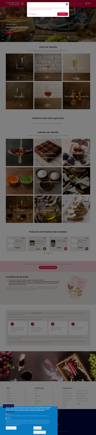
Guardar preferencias (11, 428)
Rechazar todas (37, 428)
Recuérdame (32, 14)
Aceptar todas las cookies (39, 432)
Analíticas (9, 418)
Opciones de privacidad (8, 406)
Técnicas (9, 414)
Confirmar (63, 14)
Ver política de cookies (10, 411)
